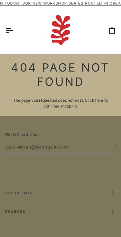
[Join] (110, 146)
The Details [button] (19, 193)
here (99, 100)
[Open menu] (15, 30)
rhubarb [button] (15, 211)
